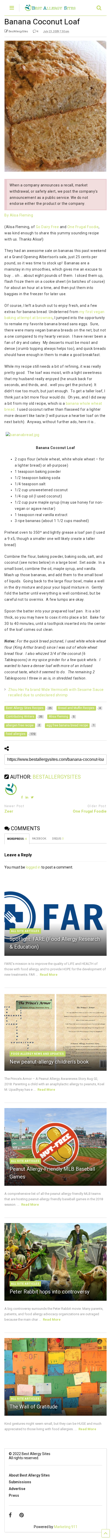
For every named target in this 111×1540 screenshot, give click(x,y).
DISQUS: (58, 838)
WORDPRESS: (17, 838)
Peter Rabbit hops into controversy (49, 1292)
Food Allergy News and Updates (37, 1053)
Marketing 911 (65, 1527)
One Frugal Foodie (83, 227)
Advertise (17, 1489)
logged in (33, 867)
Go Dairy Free (47, 227)
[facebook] (10, 1515)
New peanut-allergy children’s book (49, 1062)
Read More (49, 975)
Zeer (8, 811)
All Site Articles (25, 931)
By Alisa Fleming (18, 215)
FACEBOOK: (39, 838)
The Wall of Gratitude (34, 1407)
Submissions (20, 1482)
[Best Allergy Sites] (50, 9)
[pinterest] (21, 1515)
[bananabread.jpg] (22, 435)
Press (14, 1495)
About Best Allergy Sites (29, 1475)
